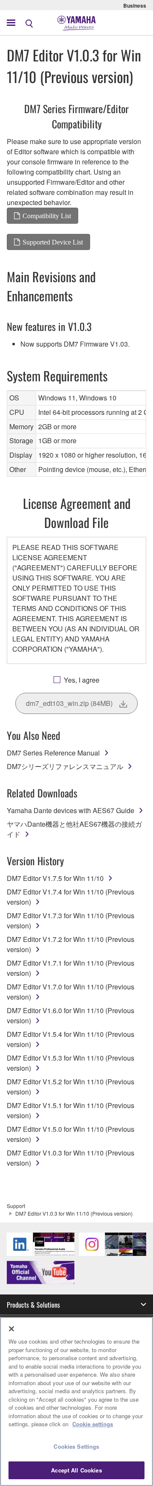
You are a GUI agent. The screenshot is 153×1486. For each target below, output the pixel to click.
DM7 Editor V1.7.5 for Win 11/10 (55, 878)
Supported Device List (53, 242)
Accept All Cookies (76, 1470)
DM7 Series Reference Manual (53, 753)
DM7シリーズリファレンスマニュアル (65, 766)
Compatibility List (47, 215)
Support (16, 1205)
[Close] (11, 1328)
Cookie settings (92, 1424)
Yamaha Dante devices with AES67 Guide (70, 810)
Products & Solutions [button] (33, 1305)
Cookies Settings (76, 1446)
